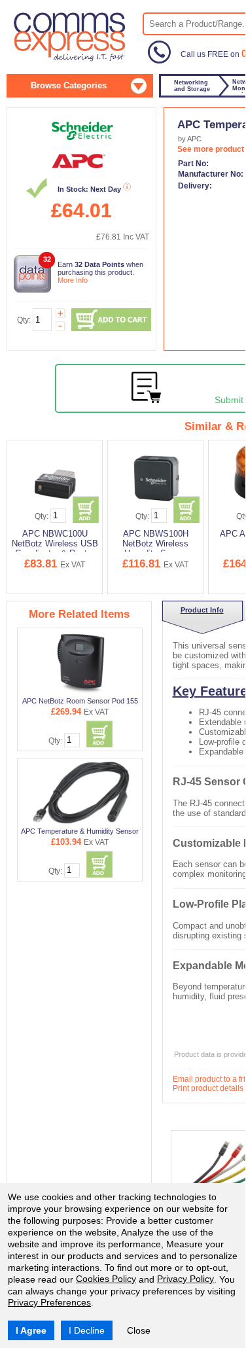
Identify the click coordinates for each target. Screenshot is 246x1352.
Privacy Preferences (49, 1302)
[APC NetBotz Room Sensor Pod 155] (81, 662)
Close (138, 1330)
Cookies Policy (106, 1278)
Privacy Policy (185, 1278)
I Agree (31, 1330)
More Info (73, 280)
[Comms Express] (70, 59)
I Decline (87, 1330)
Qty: (24, 320)
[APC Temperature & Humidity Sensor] (80, 792)
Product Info (202, 610)
